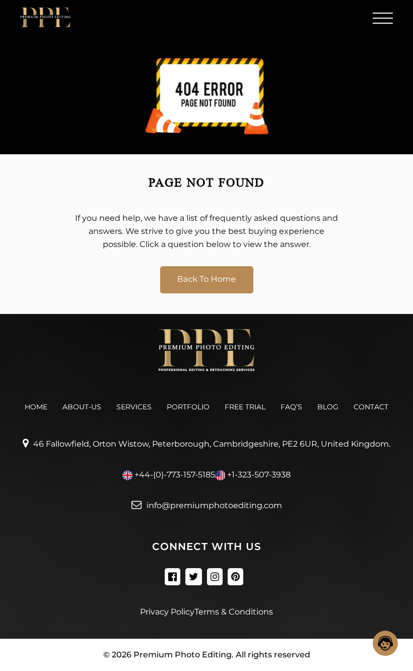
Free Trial (245, 406)
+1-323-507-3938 (259, 474)
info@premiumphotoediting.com (214, 505)
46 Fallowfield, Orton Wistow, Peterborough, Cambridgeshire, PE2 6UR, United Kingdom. (211, 444)
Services (134, 406)
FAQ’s (291, 406)
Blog (327, 406)
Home (36, 406)
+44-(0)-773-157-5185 (174, 474)
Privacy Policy (167, 612)
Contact (371, 406)
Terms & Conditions (233, 612)
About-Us (81, 406)
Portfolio (188, 406)
